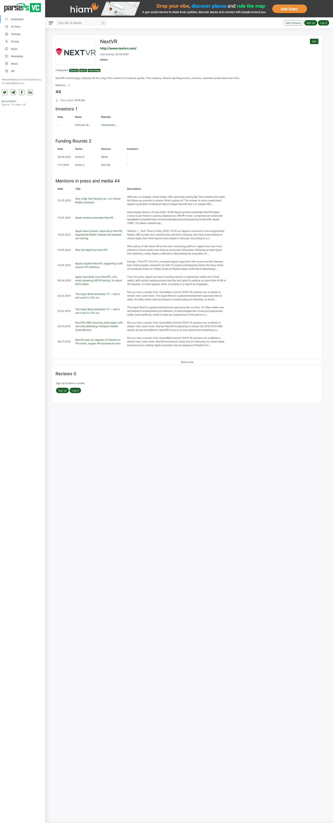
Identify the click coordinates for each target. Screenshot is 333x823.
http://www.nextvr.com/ (118, 48)
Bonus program (9, 101)
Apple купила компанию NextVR (94, 217)
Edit (314, 41)
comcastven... (109, 124)
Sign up (310, 22)
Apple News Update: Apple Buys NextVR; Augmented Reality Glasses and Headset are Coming (98, 234)
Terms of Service (10, 79)
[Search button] (103, 23)
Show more (187, 361)
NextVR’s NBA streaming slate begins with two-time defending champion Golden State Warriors (99, 326)
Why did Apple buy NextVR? (91, 249)
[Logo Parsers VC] (22, 7)
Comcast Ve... (83, 124)
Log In (323, 22)
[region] (22, 411)
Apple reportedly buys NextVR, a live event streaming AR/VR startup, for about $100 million (98, 280)
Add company (293, 22)
